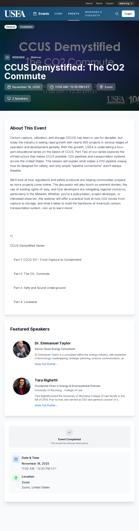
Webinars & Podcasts (93, 13)
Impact (110, 3)
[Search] (117, 13)
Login (128, 13)
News (99, 3)
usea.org (124, 3)
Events (73, 13)
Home (58, 13)
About (89, 3)
